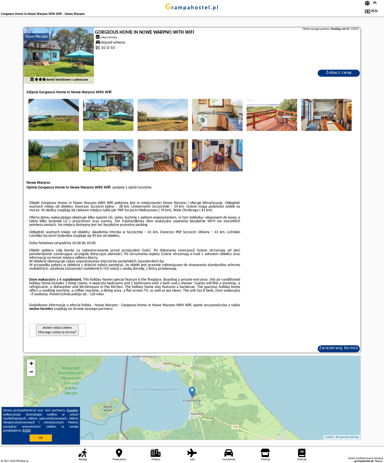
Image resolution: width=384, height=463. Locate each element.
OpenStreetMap (349, 437)
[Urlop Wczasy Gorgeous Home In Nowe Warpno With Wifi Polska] (53, 115)
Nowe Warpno (36, 37)
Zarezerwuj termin (338, 348)
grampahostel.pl (192, 8)
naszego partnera (98, 309)
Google (72, 410)
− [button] (31, 371)
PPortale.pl (22, 461)
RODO (26, 430)
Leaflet (329, 437)
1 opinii (131, 187)
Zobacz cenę (339, 73)
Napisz (378, 461)
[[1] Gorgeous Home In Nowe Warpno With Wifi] (59, 56)
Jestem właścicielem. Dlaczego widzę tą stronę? (57, 330)
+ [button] (31, 363)
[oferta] (32, 79)
